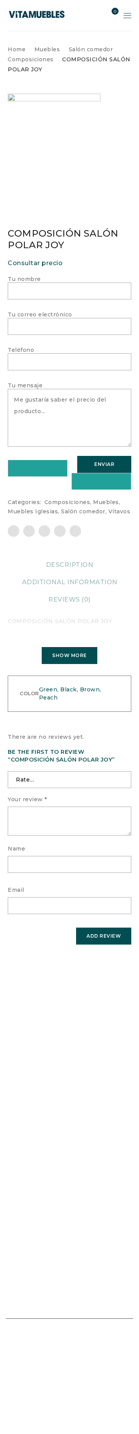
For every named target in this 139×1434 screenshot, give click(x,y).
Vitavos (119, 511)
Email (16, 889)
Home (16, 49)
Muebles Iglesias (33, 511)
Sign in (97, 15)
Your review (27, 799)
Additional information (69, 582)
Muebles (47, 49)
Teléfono (21, 349)
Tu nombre (24, 279)
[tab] (69, 565)
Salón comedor (91, 49)
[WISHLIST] (38, 468)
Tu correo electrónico (40, 314)
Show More (69, 655)
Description (69, 564)
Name (16, 848)
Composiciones (31, 59)
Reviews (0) (69, 599)
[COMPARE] (101, 481)
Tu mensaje (25, 385)
